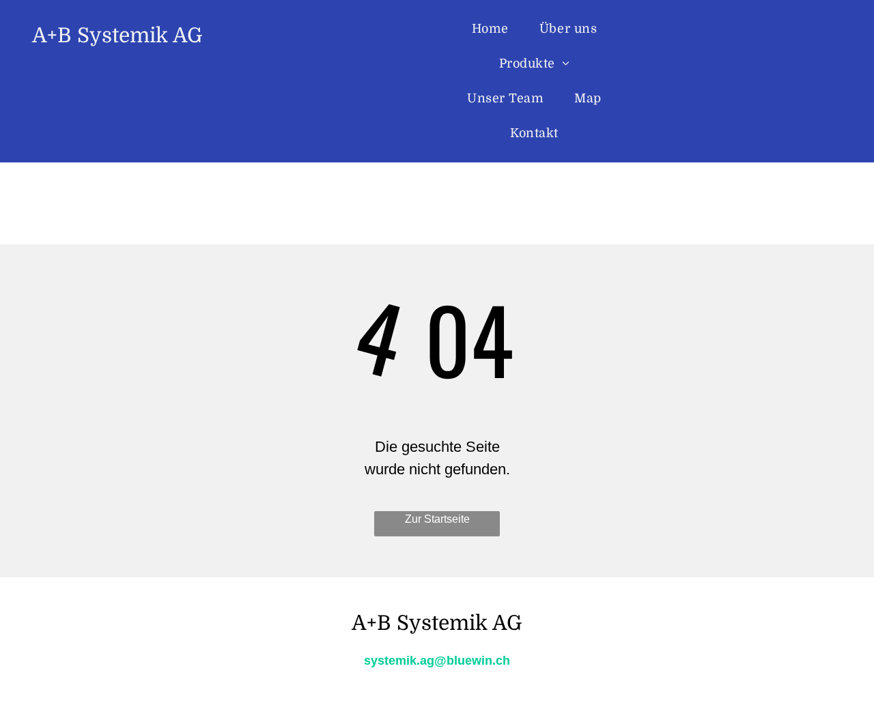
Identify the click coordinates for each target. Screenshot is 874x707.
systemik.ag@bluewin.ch (437, 660)
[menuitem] (495, 29)
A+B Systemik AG (117, 35)
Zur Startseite (437, 519)
